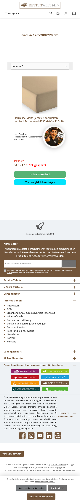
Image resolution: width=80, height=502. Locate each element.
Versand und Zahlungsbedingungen (26, 323)
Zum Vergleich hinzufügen (40, 182)
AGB (9, 272)
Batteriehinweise (16, 327)
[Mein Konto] (66, 13)
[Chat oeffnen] (54, 136)
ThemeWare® (68, 470)
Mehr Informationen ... (45, 481)
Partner (11, 337)
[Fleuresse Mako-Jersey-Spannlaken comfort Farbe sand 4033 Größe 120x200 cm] (40, 95)
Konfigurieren (57, 488)
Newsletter (13, 334)
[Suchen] (50, 13)
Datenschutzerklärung (19, 320)
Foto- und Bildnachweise (20, 330)
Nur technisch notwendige (31, 488)
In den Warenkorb (40, 174)
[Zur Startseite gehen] (40, 5)
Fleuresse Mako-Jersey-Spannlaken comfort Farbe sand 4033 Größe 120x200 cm (39, 119)
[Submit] (68, 264)
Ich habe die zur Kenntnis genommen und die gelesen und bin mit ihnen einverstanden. (39, 271)
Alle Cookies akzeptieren (41, 496)
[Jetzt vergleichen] (58, 13)
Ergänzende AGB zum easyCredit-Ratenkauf (31, 312)
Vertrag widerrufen (11, 453)
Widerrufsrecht (15, 316)
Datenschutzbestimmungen (30, 270)
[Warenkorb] (74, 13)
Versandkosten (58, 464)
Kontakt (11, 341)
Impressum (13, 305)
